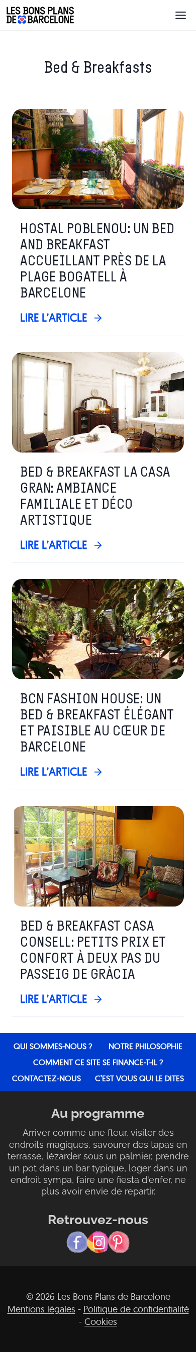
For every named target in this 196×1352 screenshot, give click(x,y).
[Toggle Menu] (180, 15)
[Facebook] (77, 1242)
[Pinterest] (119, 1242)
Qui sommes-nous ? (53, 1046)
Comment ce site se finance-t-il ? (98, 1062)
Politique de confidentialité (136, 1309)
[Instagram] (98, 1242)
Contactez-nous (46, 1078)
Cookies (100, 1321)
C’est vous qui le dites (139, 1078)
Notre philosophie (145, 1046)
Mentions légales (41, 1309)
